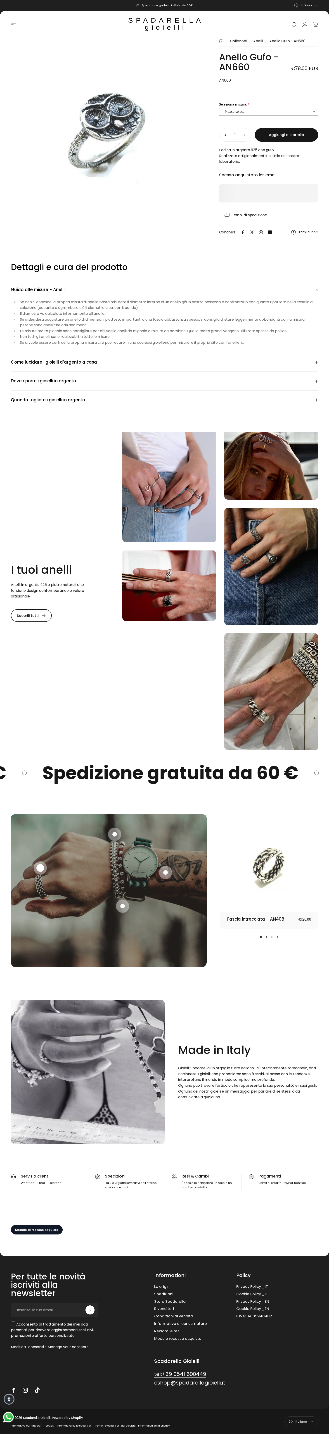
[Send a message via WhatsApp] (8, 1417)
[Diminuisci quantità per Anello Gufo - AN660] (224, 134)
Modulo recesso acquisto (177, 1338)
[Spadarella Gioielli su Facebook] (13, 1390)
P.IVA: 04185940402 (254, 1316)
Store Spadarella (170, 1301)
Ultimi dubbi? (308, 232)
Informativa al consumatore (180, 1323)
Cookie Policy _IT (252, 1294)
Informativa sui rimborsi (26, 1425)
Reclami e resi (167, 1331)
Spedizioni (163, 1294)
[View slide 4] (277, 937)
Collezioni (238, 41)
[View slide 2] (266, 937)
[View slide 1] (261, 937)
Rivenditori (164, 1309)
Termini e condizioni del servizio (115, 1425)
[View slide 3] (272, 937)
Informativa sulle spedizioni (74, 1425)
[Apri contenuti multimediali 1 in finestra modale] (107, 134)
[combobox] (306, 5)
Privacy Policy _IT (252, 1286)
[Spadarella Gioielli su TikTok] (37, 1390)
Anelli (258, 41)
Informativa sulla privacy (154, 1425)
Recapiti (49, 1425)
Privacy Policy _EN (252, 1301)
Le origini (162, 1286)
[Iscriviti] (90, 1309)
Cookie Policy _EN (252, 1309)
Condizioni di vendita (173, 1316)
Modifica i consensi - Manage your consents (49, 1346)
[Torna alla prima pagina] (221, 41)
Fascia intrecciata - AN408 (255, 919)
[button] (40, 868)
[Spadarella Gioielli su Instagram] (25, 1390)
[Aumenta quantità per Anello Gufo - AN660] (246, 134)
